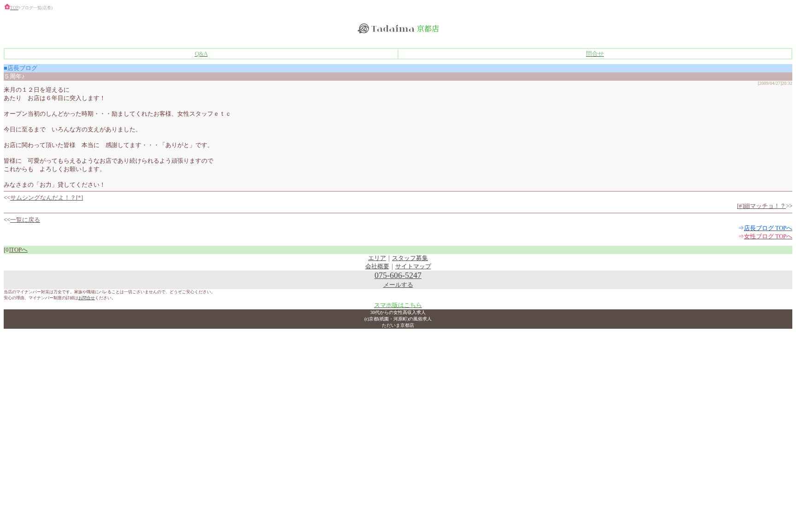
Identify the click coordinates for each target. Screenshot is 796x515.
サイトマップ (413, 266)
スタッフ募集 (410, 258)
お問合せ (86, 298)
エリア (377, 258)
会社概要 (377, 266)
